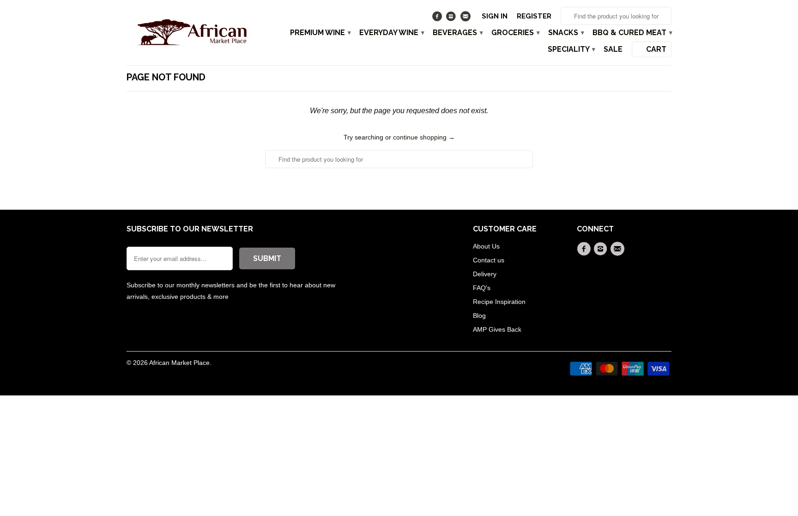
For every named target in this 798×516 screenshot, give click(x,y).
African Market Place (179, 362)
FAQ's (481, 287)
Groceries (515, 33)
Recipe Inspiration (499, 301)
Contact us (488, 260)
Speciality (571, 49)
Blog (479, 315)
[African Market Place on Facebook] (438, 18)
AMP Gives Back (497, 329)
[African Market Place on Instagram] (452, 18)
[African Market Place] (191, 32)
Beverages (457, 33)
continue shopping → (424, 137)
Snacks (565, 33)
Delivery (484, 274)
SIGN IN (495, 16)
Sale (613, 49)
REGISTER (534, 16)
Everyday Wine (391, 33)
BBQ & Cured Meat (631, 33)
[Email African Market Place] (466, 18)
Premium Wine (320, 33)
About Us (486, 246)
